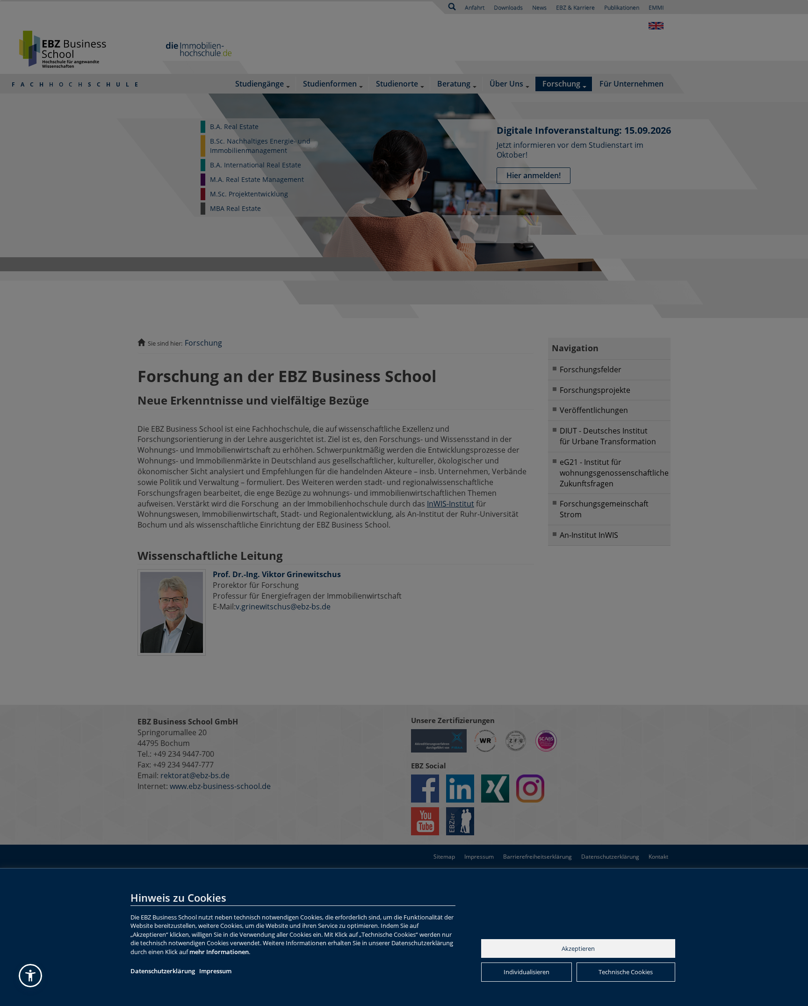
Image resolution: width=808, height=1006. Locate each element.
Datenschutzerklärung (162, 971)
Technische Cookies (626, 972)
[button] (30, 975)
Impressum (215, 971)
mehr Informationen (219, 952)
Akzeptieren (578, 948)
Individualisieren (526, 972)
